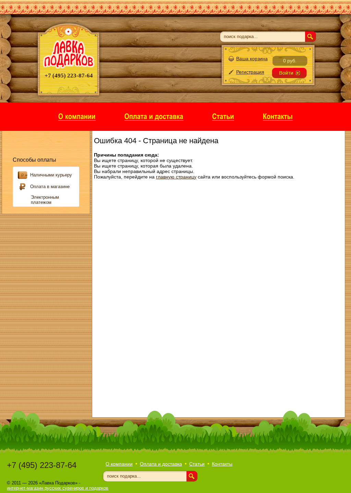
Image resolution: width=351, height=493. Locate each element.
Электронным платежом (45, 200)
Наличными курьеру (51, 174)
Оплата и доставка (161, 464)
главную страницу (176, 177)
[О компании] (77, 116)
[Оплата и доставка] (153, 116)
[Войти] (289, 73)
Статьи (197, 464)
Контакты (222, 464)
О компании (119, 464)
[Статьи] (223, 116)
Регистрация (250, 72)
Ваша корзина (252, 58)
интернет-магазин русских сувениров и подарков (57, 488)
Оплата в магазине (50, 186)
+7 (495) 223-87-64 (41, 465)
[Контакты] (278, 116)
